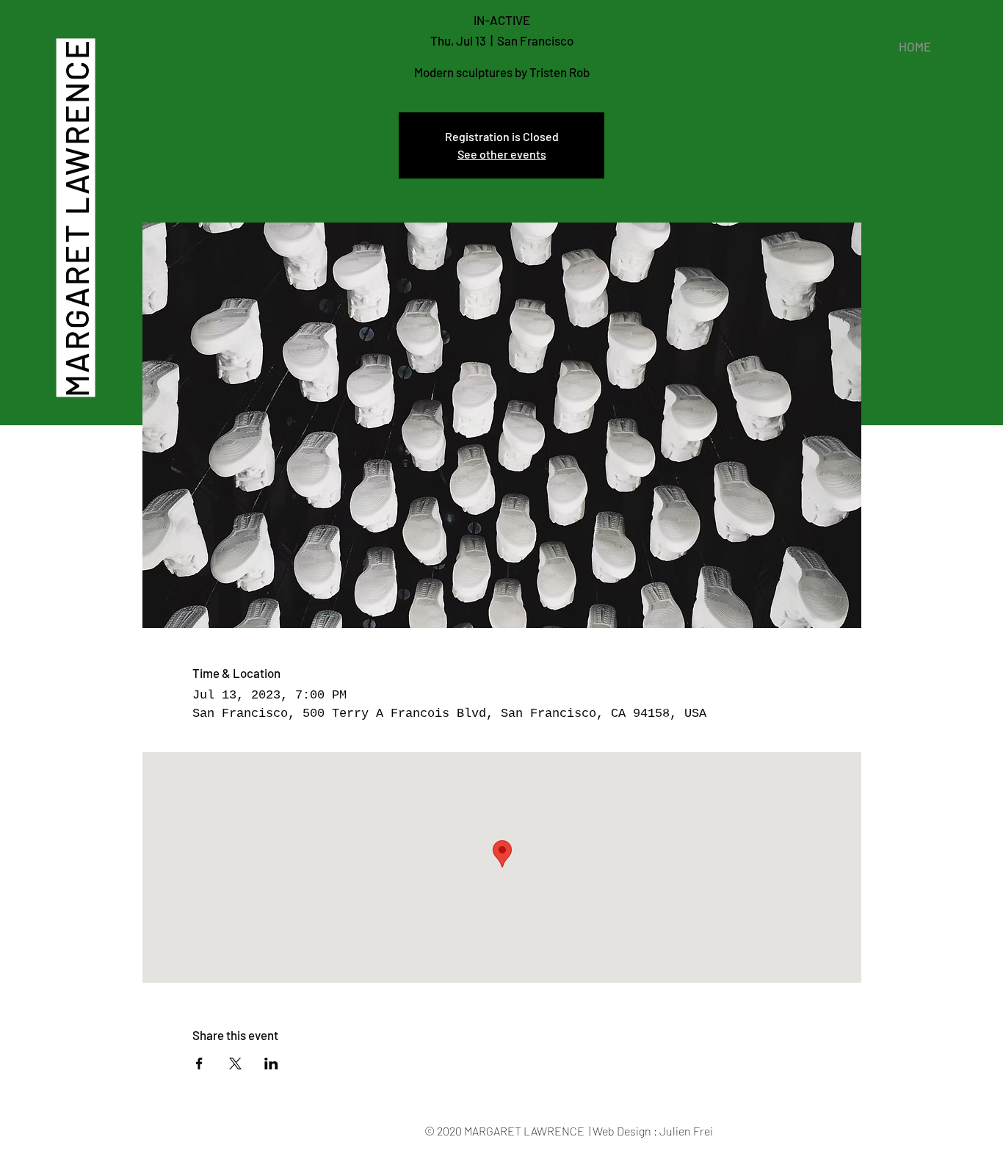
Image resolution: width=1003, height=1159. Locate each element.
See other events (501, 154)
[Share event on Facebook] (199, 1063)
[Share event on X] (235, 1063)
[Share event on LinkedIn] (271, 1063)
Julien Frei (686, 1131)
